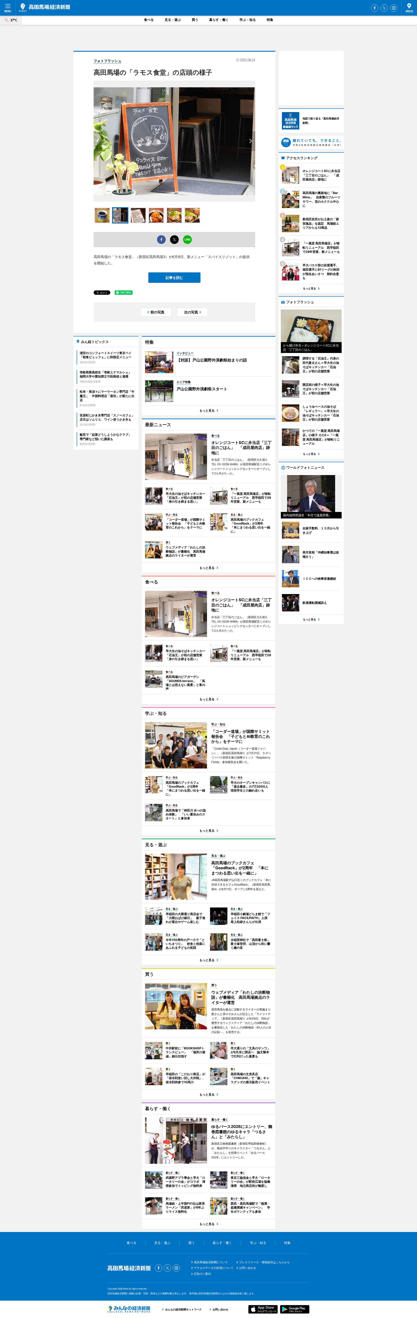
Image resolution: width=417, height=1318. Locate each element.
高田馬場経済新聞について (211, 1262)
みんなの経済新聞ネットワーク (129, 1309)
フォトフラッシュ (107, 61)
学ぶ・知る (248, 20)
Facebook (374, 8)
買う (195, 20)
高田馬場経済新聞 (44, 7)
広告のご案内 (202, 1273)
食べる (149, 20)
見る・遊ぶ (173, 20)
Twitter (384, 8)
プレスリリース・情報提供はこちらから (264, 1262)
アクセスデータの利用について (213, 1268)
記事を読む (174, 277)
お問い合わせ (247, 1268)
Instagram (393, 8)
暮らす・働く (219, 20)
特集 (270, 20)
